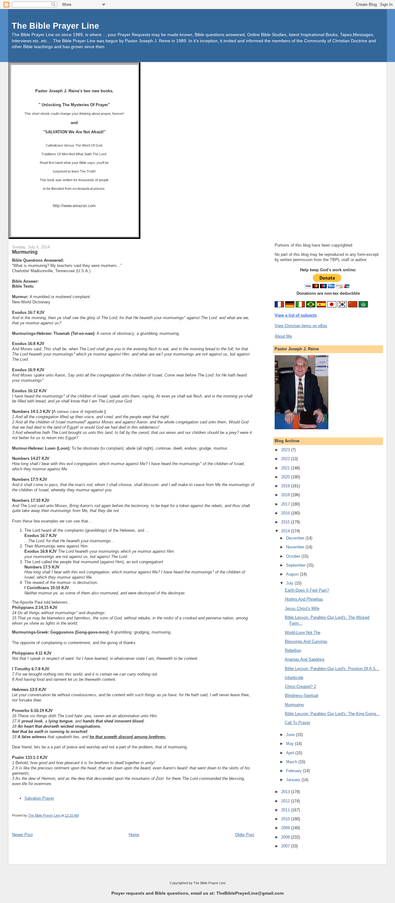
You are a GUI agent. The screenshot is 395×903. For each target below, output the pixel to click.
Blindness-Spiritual (301, 695)
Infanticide (294, 677)
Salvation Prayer (39, 798)
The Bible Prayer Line (55, 26)
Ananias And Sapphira (304, 659)
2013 (286, 791)
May (290, 743)
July (290, 583)
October (293, 556)
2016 (286, 513)
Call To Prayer (297, 722)
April (290, 753)
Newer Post (22, 834)
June (291, 734)
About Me (283, 336)
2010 (286, 819)
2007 (286, 846)
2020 (286, 477)
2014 (286, 531)
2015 (286, 522)
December (296, 538)
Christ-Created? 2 (300, 686)
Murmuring (294, 704)
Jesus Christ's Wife (302, 608)
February (294, 770)
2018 (286, 495)
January (293, 779)
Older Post (244, 834)
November (296, 547)
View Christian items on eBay (301, 325)
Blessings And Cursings (306, 641)
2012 (286, 801)
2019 (286, 486)
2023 (286, 449)
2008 (286, 837)
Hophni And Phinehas (304, 599)
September (296, 565)
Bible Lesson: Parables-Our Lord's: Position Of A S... (332, 668)
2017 (286, 504)
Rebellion (293, 650)
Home (134, 834)
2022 (286, 458)
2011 (286, 810)
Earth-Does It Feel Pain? (307, 590)
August (293, 574)
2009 (286, 828)
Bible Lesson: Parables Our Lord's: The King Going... (332, 713)
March (292, 761)
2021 (286, 468)
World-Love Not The (302, 632)
